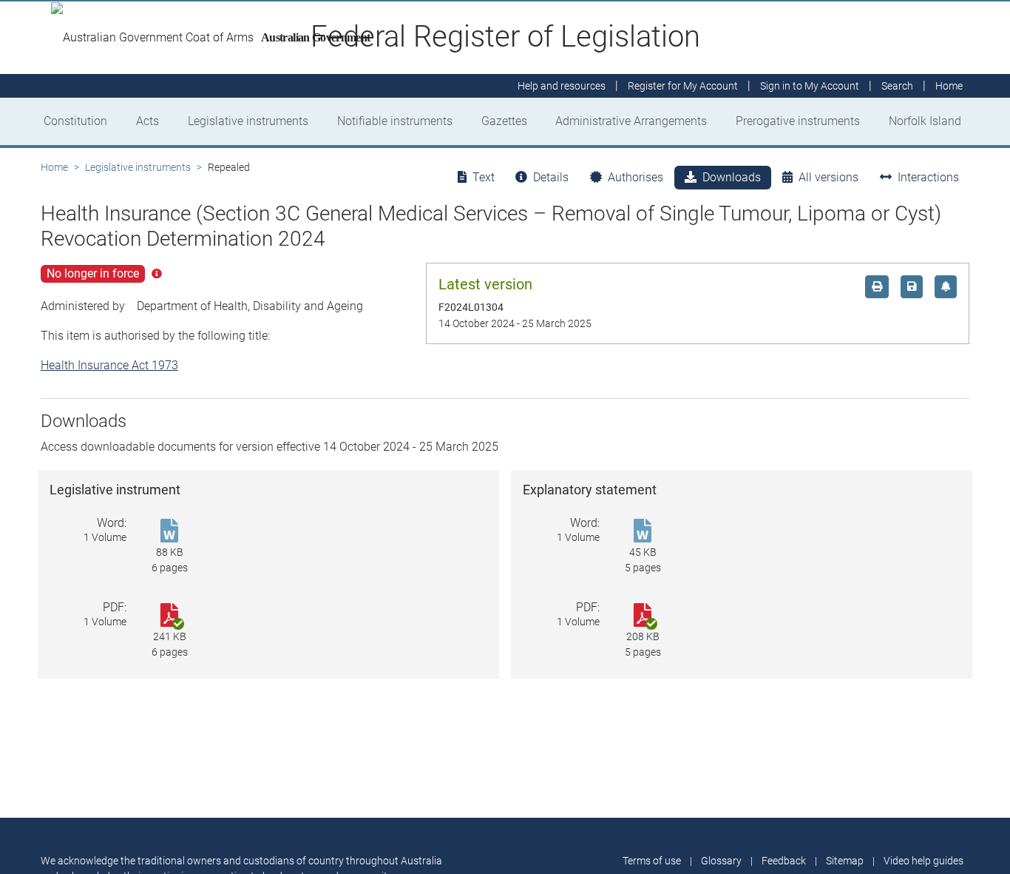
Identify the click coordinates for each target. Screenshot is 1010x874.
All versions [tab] (828, 177)
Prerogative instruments (798, 121)
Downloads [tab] (731, 177)
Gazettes (504, 121)
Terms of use (652, 861)
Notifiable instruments (395, 121)
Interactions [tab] (928, 177)
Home (54, 167)
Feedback (784, 861)
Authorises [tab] (635, 177)
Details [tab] (551, 177)
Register (683, 86)
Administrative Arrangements (631, 121)
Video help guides (923, 861)
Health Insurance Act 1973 (109, 365)
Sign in (809, 86)
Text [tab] (483, 177)
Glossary (721, 861)
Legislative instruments (248, 121)
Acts (147, 121)
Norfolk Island (925, 121)
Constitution (75, 121)
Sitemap (845, 861)
